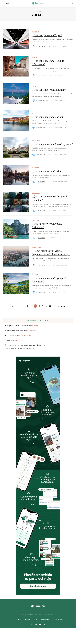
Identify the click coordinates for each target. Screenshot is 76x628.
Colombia (35, 274)
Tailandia (35, 220)
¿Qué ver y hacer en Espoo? (47, 35)
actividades (32, 330)
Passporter (34, 326)
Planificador (58, 619)
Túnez (34, 86)
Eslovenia (35, 113)
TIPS (35, 619)
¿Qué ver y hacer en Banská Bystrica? (52, 144)
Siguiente (61, 306)
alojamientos (26, 335)
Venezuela (36, 193)
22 (50, 306)
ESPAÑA (18, 619)
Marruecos (36, 57)
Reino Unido (36, 247)
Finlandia (35, 32)
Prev (13, 306)
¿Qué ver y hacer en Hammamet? (50, 89)
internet (13, 345)
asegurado (14, 340)
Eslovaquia (36, 140)
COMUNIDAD (45, 619)
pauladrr (41, 46)
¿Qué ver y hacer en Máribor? (48, 117)
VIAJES (27, 619)
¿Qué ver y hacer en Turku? (47, 171)
